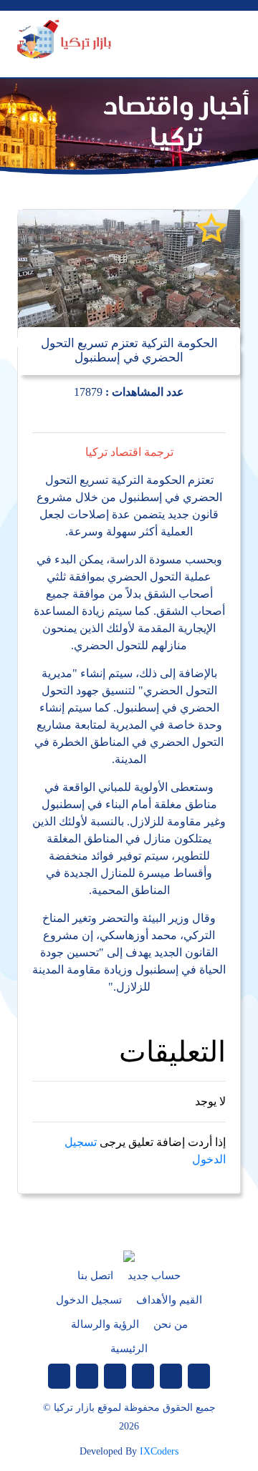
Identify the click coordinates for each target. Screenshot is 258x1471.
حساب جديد (154, 1275)
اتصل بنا (95, 1275)
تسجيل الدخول (89, 1300)
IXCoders (159, 1451)
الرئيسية (129, 1348)
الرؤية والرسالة (105, 1324)
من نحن (170, 1324)
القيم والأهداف (169, 1300)
